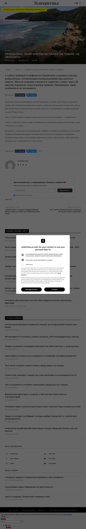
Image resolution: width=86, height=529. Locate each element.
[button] (43, 264)
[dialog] (43, 264)
